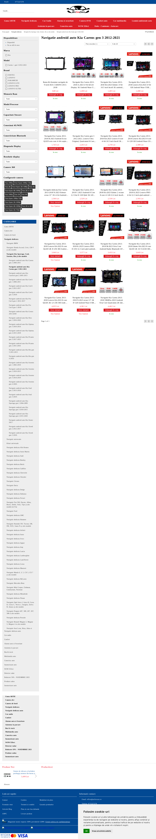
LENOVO (11, 78)
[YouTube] (149, 2)
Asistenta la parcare (46, 26)
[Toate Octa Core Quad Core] (21, 109)
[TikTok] (152, 2)
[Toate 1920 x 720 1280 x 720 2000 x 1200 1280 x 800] (21, 161)
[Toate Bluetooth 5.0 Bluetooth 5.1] (21, 140)
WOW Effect (83, 26)
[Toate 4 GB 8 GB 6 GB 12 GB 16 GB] (21, 98)
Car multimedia (119, 21)
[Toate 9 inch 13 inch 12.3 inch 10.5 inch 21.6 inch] (21, 151)
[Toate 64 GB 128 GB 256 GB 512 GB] (21, 119)
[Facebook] (142, 2)
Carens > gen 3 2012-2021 (17, 65)
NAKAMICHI (13, 80)
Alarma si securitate (65, 21)
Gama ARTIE (10, 21)
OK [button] (86, 831)
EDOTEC (11, 75)
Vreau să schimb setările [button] (101, 831)
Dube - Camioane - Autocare (106, 26)
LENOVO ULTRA (14, 89)
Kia (9, 55)
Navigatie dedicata (29, 21)
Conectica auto (66, 26)
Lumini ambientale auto (142, 21)
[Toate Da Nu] (21, 172)
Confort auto (102, 21)
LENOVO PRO (13, 86)
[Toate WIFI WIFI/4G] (21, 130)
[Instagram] (145, 2)
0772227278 (19, 2)
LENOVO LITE (13, 83)
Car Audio (46, 21)
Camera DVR (85, 21)
